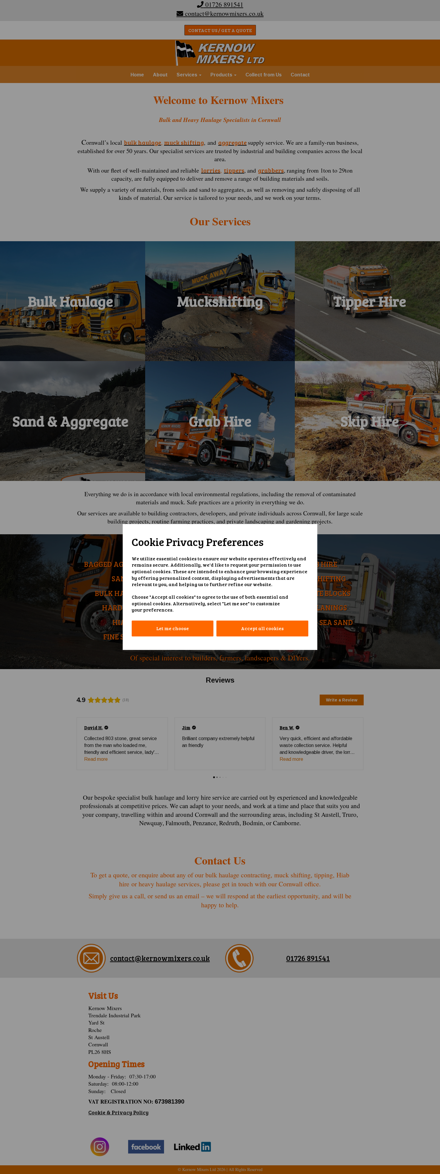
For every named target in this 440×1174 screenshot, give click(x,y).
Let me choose (172, 628)
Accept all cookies (262, 628)
